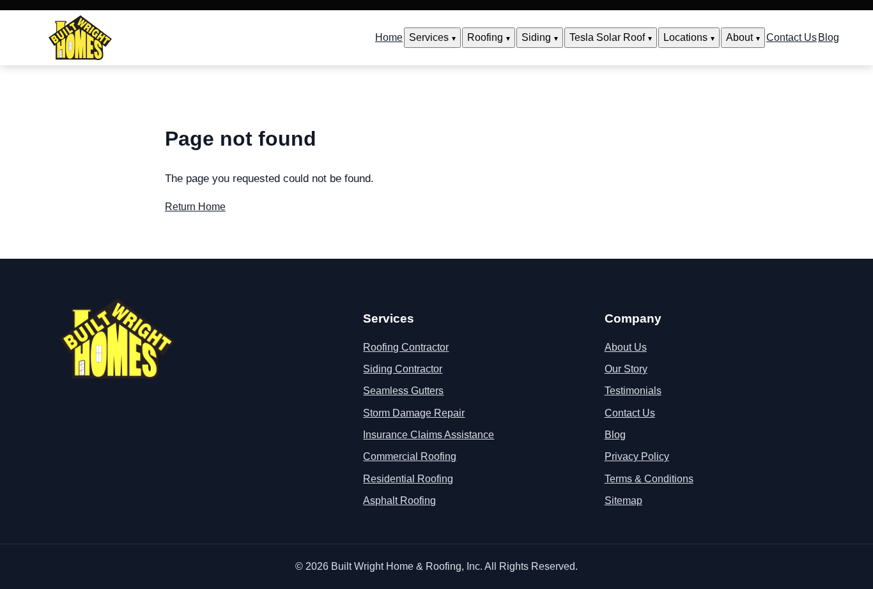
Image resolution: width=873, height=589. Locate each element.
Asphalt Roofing (399, 500)
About (739, 37)
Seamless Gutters (403, 390)
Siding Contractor (402, 368)
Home (389, 37)
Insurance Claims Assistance (428, 434)
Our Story (626, 368)
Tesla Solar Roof (607, 37)
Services (429, 37)
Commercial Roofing (409, 456)
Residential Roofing (408, 478)
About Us (626, 347)
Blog (828, 37)
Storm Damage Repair (414, 413)
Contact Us (791, 37)
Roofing (485, 37)
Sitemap (623, 500)
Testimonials (633, 390)
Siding (536, 37)
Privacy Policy (637, 456)
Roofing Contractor (406, 347)
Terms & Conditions (649, 478)
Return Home (195, 206)
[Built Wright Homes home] (80, 37)
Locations (685, 37)
